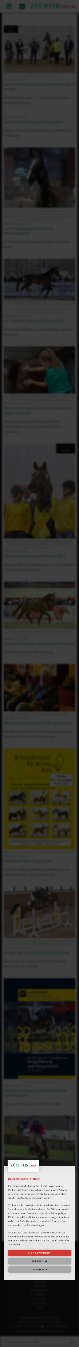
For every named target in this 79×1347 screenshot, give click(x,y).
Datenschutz (40, 1269)
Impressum (39, 1261)
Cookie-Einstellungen (33, 1225)
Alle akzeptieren (40, 1253)
